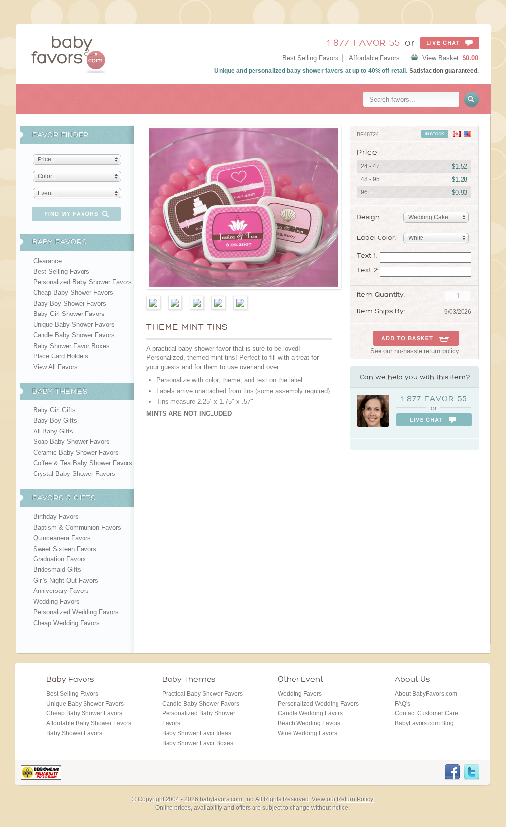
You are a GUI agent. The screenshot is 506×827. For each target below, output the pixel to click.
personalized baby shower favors (296, 70)
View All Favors (55, 367)
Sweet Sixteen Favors (64, 548)
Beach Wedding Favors (309, 723)
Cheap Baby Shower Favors (73, 292)
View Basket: (450, 58)
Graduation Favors (59, 559)
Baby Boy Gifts (55, 420)
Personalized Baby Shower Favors (82, 282)
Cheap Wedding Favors (66, 623)
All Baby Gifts (53, 431)
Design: (368, 217)
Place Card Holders (60, 356)
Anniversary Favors (61, 590)
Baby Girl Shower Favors (69, 313)
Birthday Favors (56, 516)
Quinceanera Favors (62, 538)
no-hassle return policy (426, 350)
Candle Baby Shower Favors (74, 335)
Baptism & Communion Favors (77, 527)
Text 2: (367, 270)
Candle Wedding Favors (310, 713)
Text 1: (367, 255)
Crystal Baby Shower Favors (74, 473)
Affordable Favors (374, 58)
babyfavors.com (221, 799)
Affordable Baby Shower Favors (88, 723)
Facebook (452, 772)
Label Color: (376, 237)
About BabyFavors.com (426, 693)
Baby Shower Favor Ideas (196, 733)
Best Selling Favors (310, 58)
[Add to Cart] (416, 338)
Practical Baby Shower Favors (202, 693)
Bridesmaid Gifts (57, 569)
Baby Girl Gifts (54, 410)
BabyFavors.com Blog (424, 723)
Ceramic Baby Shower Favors (76, 452)
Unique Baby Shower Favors (74, 324)
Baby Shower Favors (74, 733)
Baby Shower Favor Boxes (71, 346)
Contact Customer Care (426, 713)
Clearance (47, 261)
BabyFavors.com (68, 54)
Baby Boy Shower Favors (69, 303)
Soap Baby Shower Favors (71, 441)
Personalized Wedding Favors (76, 612)
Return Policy (355, 799)
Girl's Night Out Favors (65, 580)
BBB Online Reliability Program (41, 772)
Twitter (471, 772)
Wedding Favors (56, 601)
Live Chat (449, 43)
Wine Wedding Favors (307, 733)
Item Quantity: (381, 294)
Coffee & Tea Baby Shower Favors (82, 463)
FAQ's (402, 703)
